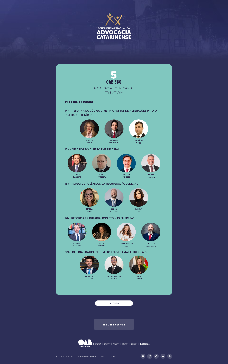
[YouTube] (162, 356)
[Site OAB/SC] (142, 356)
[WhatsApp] (169, 356)
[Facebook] (156, 356)
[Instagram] (149, 356)
